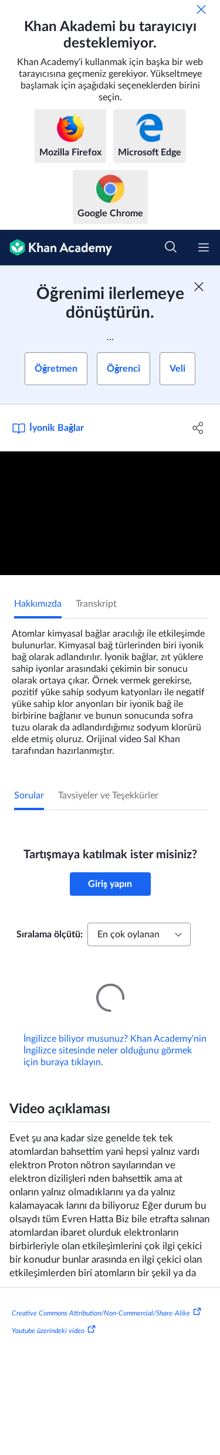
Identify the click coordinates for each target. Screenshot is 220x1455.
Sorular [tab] (29, 795)
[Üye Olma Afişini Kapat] (199, 286)
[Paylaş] (198, 428)
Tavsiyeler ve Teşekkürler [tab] (108, 795)
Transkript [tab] (96, 603)
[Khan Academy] (56, 247)
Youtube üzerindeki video (48, 1314)
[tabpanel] (110, 687)
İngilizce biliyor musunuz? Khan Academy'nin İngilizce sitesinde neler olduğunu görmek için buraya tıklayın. (115, 1034)
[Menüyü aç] (204, 247)
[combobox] (139, 934)
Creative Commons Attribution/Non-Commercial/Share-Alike (101, 1296)
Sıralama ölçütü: (49, 934)
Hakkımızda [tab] (38, 603)
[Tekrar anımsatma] (201, 9)
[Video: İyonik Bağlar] (110, 513)
